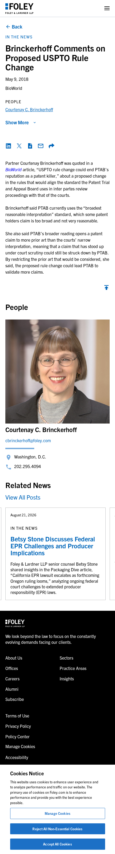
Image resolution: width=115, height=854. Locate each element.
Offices (11, 668)
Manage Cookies (57, 813)
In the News (19, 36)
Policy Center (17, 736)
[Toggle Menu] (107, 8)
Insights (67, 678)
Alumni (11, 689)
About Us (13, 657)
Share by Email (40, 146)
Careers (12, 678)
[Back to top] (106, 289)
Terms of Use (17, 715)
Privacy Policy (18, 726)
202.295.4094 (27, 466)
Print (30, 146)
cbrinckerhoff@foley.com (28, 440)
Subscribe (14, 699)
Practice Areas (73, 668)
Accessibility (16, 757)
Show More (17, 122)
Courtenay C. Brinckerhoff (29, 109)
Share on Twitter (19, 146)
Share (51, 146)
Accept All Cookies (57, 844)
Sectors (66, 657)
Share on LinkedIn (8, 146)
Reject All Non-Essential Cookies (57, 829)
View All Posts (22, 497)
